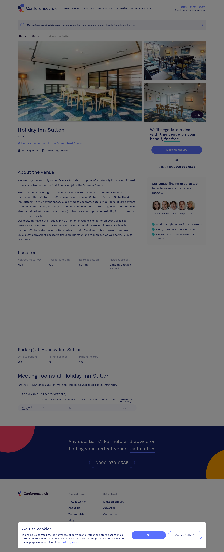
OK (149, 535)
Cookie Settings (185, 535)
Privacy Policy (71, 542)
